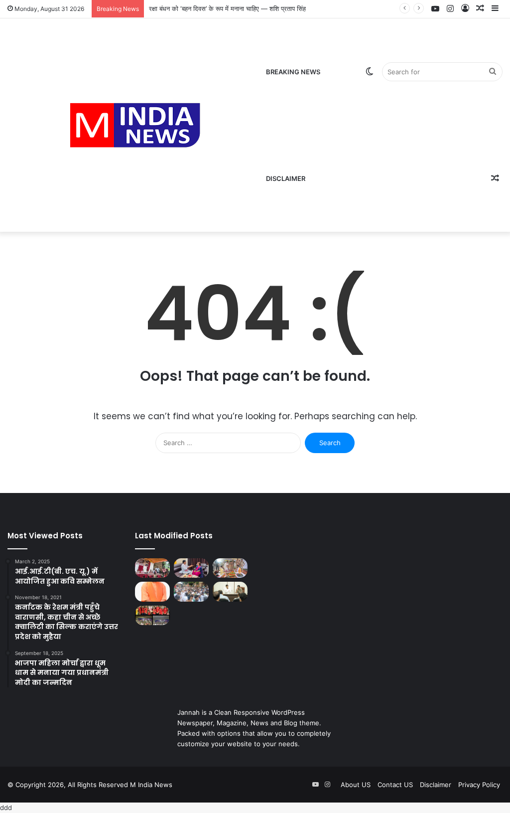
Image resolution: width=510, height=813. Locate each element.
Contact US (395, 785)
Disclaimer (285, 178)
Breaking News (293, 72)
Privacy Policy (479, 785)
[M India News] (134, 125)
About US (356, 785)
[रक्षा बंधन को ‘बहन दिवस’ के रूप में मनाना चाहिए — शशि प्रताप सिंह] (191, 568)
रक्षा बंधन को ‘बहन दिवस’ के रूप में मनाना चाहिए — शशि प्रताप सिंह (227, 8)
